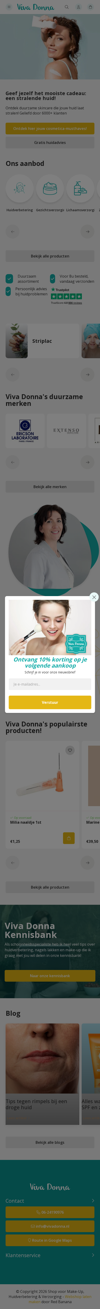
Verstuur (50, 702)
